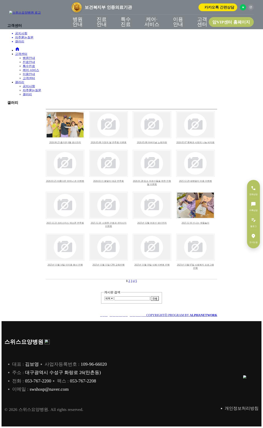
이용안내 (178, 22)
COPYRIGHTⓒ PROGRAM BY (158, 315)
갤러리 (19, 82)
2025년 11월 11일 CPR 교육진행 (108, 264)
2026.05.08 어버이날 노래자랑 (152, 142)
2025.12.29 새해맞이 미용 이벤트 (195, 181)
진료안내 (102, 22)
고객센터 (202, 22)
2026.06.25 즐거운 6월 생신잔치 (65, 142)
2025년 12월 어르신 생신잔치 (152, 223)
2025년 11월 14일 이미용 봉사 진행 (65, 264)
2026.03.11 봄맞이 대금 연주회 (108, 181)
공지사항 (29, 86)
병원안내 (78, 22)
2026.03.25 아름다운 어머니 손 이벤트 (65, 181)
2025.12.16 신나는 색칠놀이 (195, 223)
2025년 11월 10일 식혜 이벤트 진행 (152, 264)
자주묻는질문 (32, 90)
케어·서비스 (151, 22)
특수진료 (126, 22)
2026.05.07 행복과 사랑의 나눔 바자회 (195, 142)
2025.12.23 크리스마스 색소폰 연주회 (65, 223)
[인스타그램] (251, 7)
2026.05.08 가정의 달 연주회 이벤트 (108, 142)
